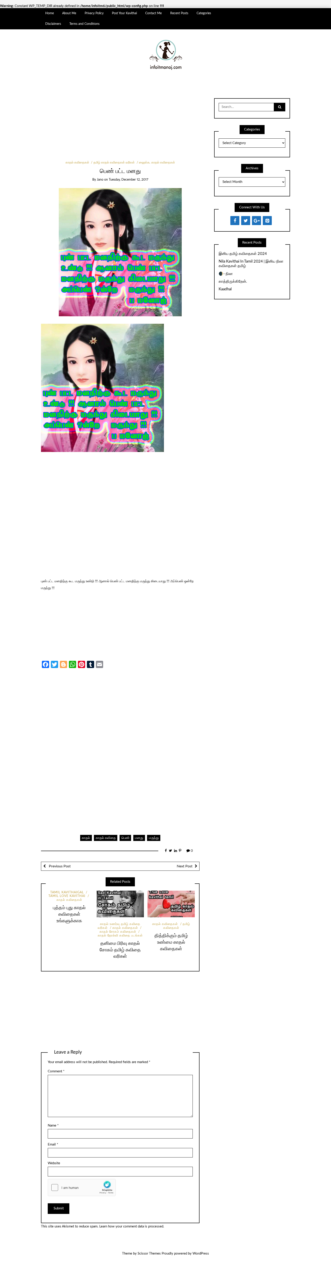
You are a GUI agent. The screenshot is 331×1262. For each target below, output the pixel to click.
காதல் (86, 838)
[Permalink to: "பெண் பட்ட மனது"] (120, 252)
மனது (139, 838)
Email (53, 1144)
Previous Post (59, 866)
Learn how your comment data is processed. (131, 1226)
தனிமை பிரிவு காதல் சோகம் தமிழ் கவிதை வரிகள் (120, 950)
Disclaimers (53, 24)
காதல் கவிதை (106, 838)
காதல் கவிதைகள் (77, 162)
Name (53, 1125)
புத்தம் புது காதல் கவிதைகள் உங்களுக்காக (69, 914)
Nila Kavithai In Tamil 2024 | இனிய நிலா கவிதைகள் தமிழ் (251, 263)
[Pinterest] (267, 220)
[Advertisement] (120, 127)
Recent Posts (179, 13)
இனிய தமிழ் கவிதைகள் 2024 (243, 254)
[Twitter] (245, 220)
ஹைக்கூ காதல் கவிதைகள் (157, 162)
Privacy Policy (94, 13)
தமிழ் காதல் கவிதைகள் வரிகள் (114, 162)
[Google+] (256, 220)
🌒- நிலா (226, 274)
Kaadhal (225, 289)
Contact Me (153, 13)
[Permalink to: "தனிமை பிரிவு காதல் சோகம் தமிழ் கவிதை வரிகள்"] (120, 904)
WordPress (201, 1253)
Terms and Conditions (84, 24)
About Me (69, 13)
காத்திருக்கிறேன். (233, 281)
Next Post (185, 866)
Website (54, 1163)
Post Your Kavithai (124, 13)
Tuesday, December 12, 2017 (128, 179)
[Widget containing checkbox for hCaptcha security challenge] (82, 1187)
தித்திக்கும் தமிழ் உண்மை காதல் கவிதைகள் (171, 942)
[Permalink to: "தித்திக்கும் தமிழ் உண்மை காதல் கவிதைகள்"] (171, 904)
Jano (100, 179)
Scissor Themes (149, 1253)
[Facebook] (234, 220)
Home (49, 13)
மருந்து (154, 838)
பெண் (125, 838)
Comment (56, 1071)
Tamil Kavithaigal (67, 892)
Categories (204, 13)
